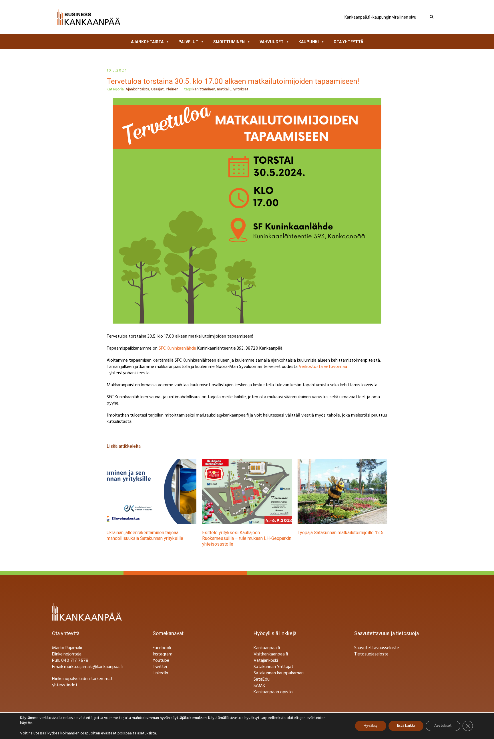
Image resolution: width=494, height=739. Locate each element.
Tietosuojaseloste (371, 654)
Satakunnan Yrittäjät (273, 667)
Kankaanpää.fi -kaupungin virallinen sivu (380, 17)
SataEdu (262, 679)
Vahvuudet (272, 41)
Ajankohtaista (147, 41)
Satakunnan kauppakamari (279, 673)
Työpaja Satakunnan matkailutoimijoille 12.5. (341, 532)
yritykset (240, 89)
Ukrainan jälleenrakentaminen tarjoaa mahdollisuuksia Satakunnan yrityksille (145, 535)
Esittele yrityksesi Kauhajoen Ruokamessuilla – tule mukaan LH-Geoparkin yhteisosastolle (246, 538)
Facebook (162, 648)
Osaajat (157, 89)
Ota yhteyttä (348, 41)
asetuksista (146, 733)
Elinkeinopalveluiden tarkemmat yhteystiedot (82, 682)
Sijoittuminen (229, 41)
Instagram (162, 654)
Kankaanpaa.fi (267, 648)
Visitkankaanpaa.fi (271, 654)
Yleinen (172, 89)
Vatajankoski (266, 660)
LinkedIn (160, 673)
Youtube (161, 660)
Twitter (160, 667)
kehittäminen (203, 89)
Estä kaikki (406, 725)
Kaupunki (308, 41)
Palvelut (188, 41)
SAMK (259, 686)
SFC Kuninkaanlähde (178, 348)
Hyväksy (371, 725)
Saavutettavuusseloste (376, 648)
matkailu (224, 89)
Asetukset (443, 725)
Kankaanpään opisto (273, 692)
